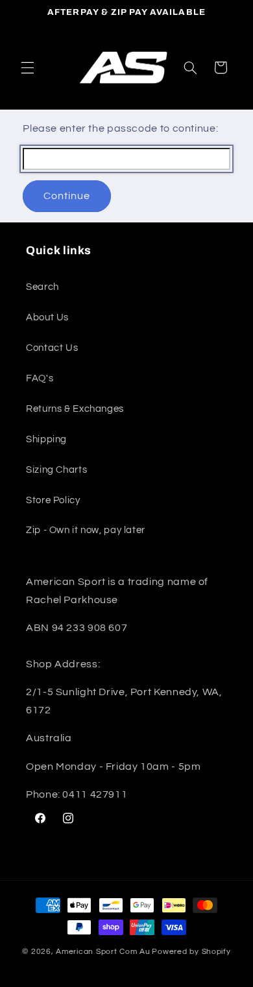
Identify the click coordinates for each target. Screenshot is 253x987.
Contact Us (52, 348)
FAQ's (39, 378)
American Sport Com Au (103, 951)
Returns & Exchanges (75, 409)
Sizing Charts (56, 470)
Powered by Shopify (191, 951)
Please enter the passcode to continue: (120, 128)
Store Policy (53, 500)
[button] (27, 67)
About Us (47, 317)
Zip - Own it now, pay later (85, 530)
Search (42, 287)
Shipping (46, 439)
